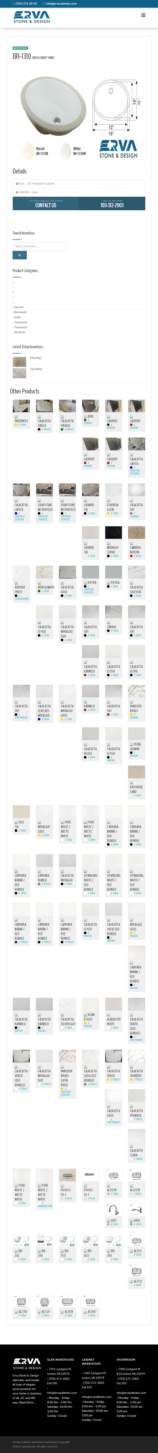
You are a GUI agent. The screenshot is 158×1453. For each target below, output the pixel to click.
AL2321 (45, 1311)
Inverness (21, 421)
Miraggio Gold (44, 829)
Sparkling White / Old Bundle (90, 882)
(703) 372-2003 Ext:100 (58, 1381)
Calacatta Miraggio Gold (67, 711)
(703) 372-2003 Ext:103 (128, 1381)
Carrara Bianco (43, 878)
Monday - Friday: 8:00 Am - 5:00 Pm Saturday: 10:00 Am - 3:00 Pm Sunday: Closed (60, 1407)
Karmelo (89, 706)
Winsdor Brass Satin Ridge (66, 1078)
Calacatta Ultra (136, 669)
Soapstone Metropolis (45, 507)
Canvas (111, 627)
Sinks (17, 317)
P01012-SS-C (89, 1192)
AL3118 (91, 1311)
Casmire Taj (89, 507)
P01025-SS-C (66, 1192)
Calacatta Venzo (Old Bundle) (136, 1026)
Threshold (20, 322)
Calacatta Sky (136, 507)
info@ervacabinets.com (62, 1393)
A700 (136, 1220)
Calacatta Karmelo (90, 669)
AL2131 (137, 1251)
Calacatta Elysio (44, 629)
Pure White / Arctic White (66, 829)
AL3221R (135, 1190)
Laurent (112, 421)
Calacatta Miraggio (67, 878)
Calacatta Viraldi (67, 423)
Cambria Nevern (135, 550)
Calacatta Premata (136, 1113)
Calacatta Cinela (44, 423)
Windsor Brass (136, 708)
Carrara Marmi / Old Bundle (112, 833)
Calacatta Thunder (136, 1073)
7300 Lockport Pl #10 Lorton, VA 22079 (131, 1371)
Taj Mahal (36, 369)
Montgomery (46, 587)
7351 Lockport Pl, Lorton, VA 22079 (59, 1371)
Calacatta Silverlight (68, 1022)
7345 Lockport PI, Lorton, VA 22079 (94, 1375)
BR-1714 (111, 1253)
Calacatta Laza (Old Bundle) (90, 1076)
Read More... (27, 1402)
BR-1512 (65, 1253)
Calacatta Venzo (113, 1073)
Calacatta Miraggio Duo (67, 632)
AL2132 (137, 1281)
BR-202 (19, 1253)
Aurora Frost (20, 589)
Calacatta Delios (90, 751)
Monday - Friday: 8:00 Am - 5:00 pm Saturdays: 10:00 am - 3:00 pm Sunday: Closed (96, 1411)
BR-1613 (88, 1253)
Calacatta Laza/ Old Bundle (113, 929)
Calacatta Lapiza (136, 461)
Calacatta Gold (67, 589)
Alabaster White (114, 1022)
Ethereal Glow (113, 507)
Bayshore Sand (136, 789)
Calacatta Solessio (136, 589)
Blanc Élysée (89, 1017)
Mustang (35, 358)
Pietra (91, 582)
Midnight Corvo (113, 550)
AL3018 (68, 1311)
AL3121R (112, 1190)
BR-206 (42, 1253)
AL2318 (22, 1311)
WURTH (19, 332)
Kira (90, 416)
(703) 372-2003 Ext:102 (93, 1385)
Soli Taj (19, 824)
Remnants (20, 312)
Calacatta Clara (136, 1153)
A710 (113, 1220)
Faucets (19, 307)
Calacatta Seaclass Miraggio (44, 711)
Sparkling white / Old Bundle (114, 882)
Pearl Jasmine (135, 747)
